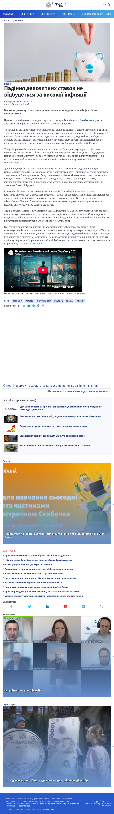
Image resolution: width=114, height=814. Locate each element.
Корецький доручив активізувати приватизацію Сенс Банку (36, 587)
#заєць (69, 301)
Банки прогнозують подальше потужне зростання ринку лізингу (53, 426)
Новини (8, 83)
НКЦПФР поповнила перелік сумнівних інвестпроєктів (34, 582)
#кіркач (80, 301)
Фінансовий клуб (20, 104)
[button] (109, 5)
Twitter (69, 293)
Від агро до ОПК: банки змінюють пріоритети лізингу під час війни (55, 445)
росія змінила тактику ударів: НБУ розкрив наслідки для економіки (40, 578)
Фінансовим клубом (59, 123)
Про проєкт (8, 810)
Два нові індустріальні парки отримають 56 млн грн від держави (39, 569)
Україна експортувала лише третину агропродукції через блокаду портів (44, 596)
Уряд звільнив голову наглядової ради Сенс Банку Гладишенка (38, 555)
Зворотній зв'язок (32, 810)
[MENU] (4, 5)
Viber (61, 293)
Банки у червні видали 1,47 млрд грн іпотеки (28, 564)
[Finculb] (12, 606)
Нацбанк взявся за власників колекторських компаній (34, 573)
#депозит (17, 301)
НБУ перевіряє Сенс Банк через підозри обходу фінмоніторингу (38, 560)
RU (104, 5)
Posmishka (106, 806)
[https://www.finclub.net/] (57, 5)
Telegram (51, 293)
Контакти (45, 810)
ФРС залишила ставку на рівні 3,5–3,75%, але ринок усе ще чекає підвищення (60, 416)
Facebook (80, 293)
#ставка (30, 301)
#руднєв (58, 301)
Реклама (19, 810)
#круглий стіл (44, 301)
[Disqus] (57, 345)
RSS (52, 810)
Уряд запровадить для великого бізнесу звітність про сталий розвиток (42, 591)
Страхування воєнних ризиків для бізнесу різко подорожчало (52, 436)
